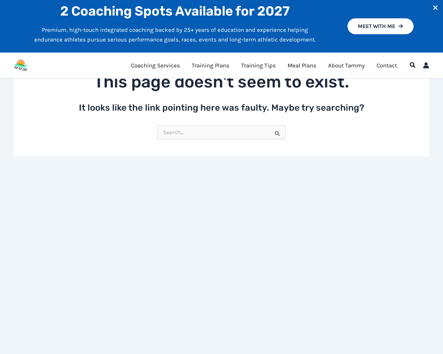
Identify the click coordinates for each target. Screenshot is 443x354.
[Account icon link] (426, 65)
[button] (380, 26)
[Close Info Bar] (435, 8)
